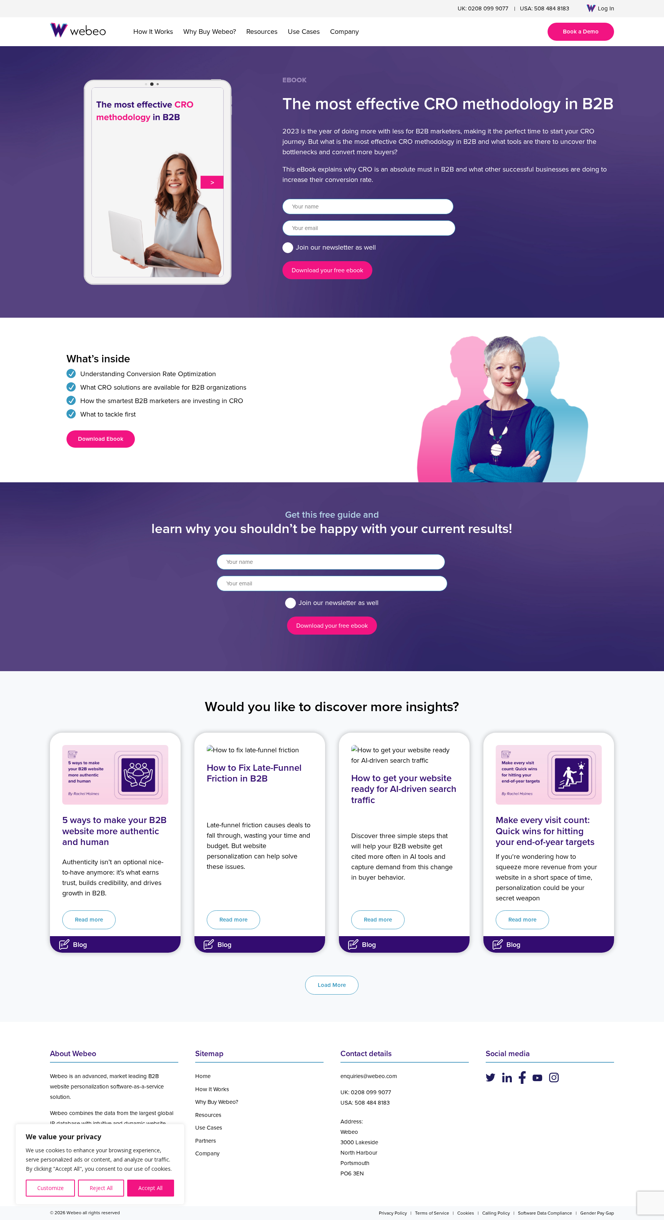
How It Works (153, 32)
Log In (606, 8)
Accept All (150, 1188)
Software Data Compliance (545, 1213)
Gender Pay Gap (597, 1213)
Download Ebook (100, 439)
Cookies (465, 1213)
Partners (205, 1141)
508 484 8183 (551, 8)
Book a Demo (581, 31)
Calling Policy (496, 1213)
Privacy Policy (393, 1213)
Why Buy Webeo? (209, 32)
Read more (89, 919)
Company (344, 32)
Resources (261, 32)
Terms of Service (432, 1213)
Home (203, 1076)
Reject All (101, 1188)
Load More (332, 985)
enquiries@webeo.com (368, 1076)
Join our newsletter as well (336, 247)
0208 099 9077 (488, 8)
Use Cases (304, 32)
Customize (50, 1188)
